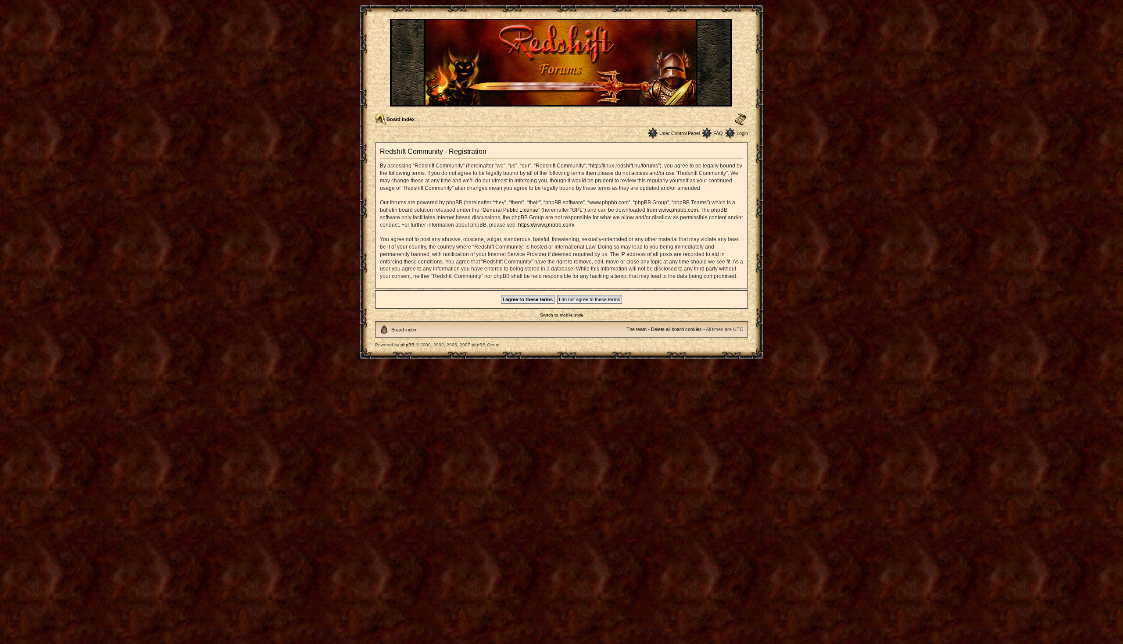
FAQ (718, 133)
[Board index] (562, 102)
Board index (400, 119)
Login (742, 133)
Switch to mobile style (561, 315)
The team (636, 329)
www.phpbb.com (678, 210)
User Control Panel (679, 133)
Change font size (740, 120)
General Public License (510, 210)
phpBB (408, 344)
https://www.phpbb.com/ (546, 225)
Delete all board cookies (676, 329)
